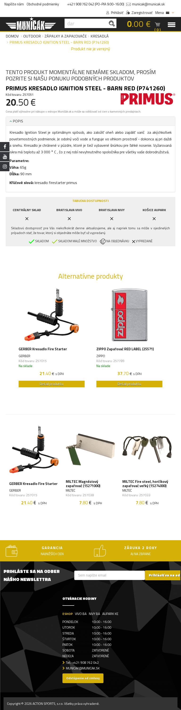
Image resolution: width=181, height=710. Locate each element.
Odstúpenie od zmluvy (83, 678)
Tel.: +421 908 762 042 (82, 662)
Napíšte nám (14, 4)
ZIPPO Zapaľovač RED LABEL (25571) (125, 349)
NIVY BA (94, 613)
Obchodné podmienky (43, 4)
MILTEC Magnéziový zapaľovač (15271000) (83, 484)
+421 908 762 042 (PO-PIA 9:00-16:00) (95, 4)
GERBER (24, 355)
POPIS (17, 121)
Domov (12, 36)
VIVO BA (80, 613)
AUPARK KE (110, 613)
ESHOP (67, 613)
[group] (51, 339)
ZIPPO (100, 355)
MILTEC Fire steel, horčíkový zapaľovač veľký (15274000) (145, 484)
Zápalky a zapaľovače (66, 36)
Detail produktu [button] (51, 384)
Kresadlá (99, 36)
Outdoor (32, 36)
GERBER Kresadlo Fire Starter (43, 349)
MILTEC (70, 490)
